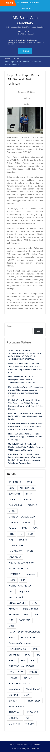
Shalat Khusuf (32, 689)
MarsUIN (13, 609)
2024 (29, 482)
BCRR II (13, 499)
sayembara (14, 689)
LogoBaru (24, 591)
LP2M (35, 603)
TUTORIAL (14, 712)
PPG (27, 655)
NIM (11, 620)
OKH (11, 626)
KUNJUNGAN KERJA (20, 586)
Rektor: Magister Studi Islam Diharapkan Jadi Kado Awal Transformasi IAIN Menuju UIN (21, 380)
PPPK (12, 660)
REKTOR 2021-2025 (19, 683)
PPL (38, 655)
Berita (26, 104)
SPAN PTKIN (15, 701)
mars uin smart (30, 609)
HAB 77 (23, 540)
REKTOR (27, 678)
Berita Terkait (15, 505)
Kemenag (30, 574)
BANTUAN (14, 494)
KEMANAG (14, 574)
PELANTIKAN (28, 637)
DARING (13, 522)
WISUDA (29, 724)
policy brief (14, 655)
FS (20, 534)
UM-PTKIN (14, 724)
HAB (11, 540)
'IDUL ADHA (15, 482)
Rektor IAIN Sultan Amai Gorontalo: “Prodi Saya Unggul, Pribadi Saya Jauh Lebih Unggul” (25, 437)
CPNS (12, 511)
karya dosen (15, 557)
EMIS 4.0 (27, 522)
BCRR (29, 494)
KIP (23, 580)
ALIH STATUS (27, 488)
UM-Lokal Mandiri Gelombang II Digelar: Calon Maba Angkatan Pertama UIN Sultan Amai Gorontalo (25, 447)
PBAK (12, 637)
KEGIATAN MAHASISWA (21, 563)
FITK (11, 534)
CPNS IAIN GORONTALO (22, 517)
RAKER (33, 672)
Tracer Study (34, 701)
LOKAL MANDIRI (17, 603)
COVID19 (32, 505)
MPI (37, 614)
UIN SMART (32, 712)
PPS (23, 660)
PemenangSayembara (20, 643)
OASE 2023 (24, 620)
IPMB (30, 551)
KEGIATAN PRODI (18, 568)
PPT (33, 660)
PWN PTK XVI (16, 672)
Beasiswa (27, 499)
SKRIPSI (13, 695)
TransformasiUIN (17, 706)
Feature (13, 528)
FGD (35, 528)
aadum (27, 98)
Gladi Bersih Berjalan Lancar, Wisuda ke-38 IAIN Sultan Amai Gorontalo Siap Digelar (25, 416)
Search (10, 326)
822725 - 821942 (24, 31)
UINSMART (15, 718)
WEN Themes (33, 748)
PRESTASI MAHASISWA (21, 666)
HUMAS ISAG (16, 545)
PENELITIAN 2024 (18, 649)
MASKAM (14, 614)
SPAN (26, 695)
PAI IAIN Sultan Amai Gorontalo (24, 632)
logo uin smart (16, 597)
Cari (38, 331)
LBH (11, 591)
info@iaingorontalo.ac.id (26, 34)
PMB (35, 649)
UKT (28, 718)
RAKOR (13, 678)
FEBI (24, 528)
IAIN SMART (15, 551)
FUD (30, 534)
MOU (26, 614)
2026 (11, 488)
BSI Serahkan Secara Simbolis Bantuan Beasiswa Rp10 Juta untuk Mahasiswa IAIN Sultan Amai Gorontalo (25, 426)
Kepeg (12, 580)
